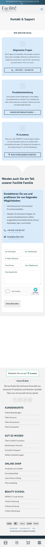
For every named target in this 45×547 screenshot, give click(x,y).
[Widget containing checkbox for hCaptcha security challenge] (22, 291)
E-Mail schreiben (27, 62)
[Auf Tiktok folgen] (25, 400)
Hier (28, 99)
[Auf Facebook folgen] (15, 400)
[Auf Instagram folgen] (20, 400)
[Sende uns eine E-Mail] (30, 400)
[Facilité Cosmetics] (11, 9)
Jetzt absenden (12, 303)
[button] (41, 9)
